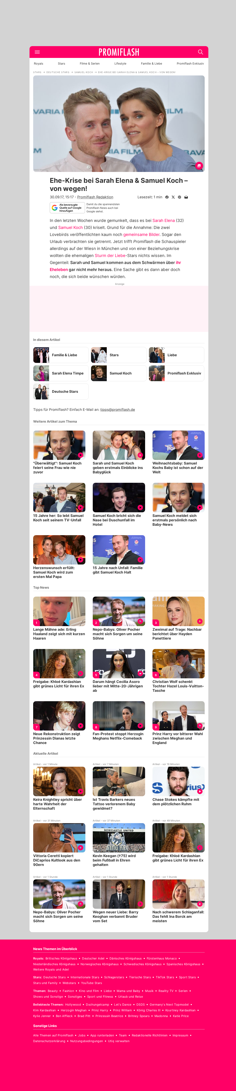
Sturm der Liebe (110, 255)
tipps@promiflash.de (117, 410)
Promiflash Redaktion (95, 197)
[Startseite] (119, 52)
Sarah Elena (163, 220)
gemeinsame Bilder (141, 234)
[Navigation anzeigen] (37, 52)
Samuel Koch (70, 227)
